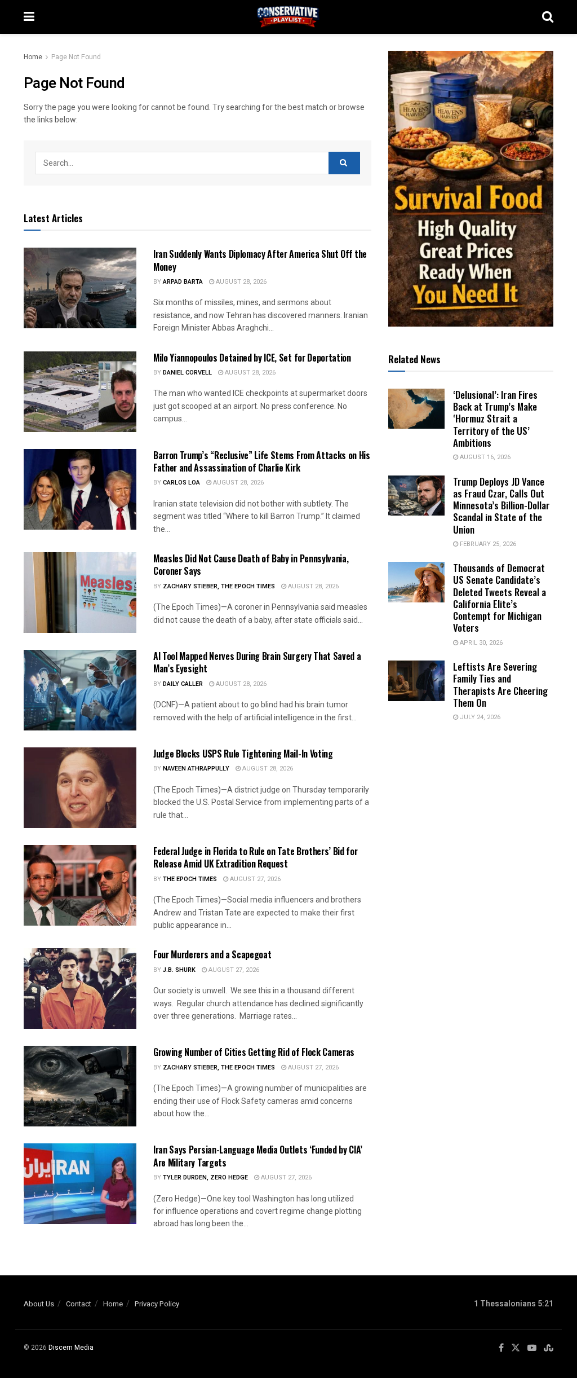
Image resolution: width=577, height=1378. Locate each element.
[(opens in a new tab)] (416, 681)
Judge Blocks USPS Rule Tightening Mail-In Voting (243, 753)
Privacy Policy (157, 1303)
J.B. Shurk (179, 970)
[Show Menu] (29, 17)
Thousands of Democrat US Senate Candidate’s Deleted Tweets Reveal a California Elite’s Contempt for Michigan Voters (499, 598)
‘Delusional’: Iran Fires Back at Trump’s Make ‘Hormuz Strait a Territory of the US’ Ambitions (495, 419)
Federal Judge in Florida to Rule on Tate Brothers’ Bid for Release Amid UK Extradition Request (255, 857)
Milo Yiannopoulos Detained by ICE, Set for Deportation (252, 357)
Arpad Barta (183, 282)
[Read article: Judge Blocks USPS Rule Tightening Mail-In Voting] (80, 787)
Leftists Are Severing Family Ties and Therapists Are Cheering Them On (500, 684)
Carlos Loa (181, 482)
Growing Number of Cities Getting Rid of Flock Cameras (253, 1052)
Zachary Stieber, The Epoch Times (219, 586)
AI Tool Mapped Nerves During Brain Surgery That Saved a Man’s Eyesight (257, 662)
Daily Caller (183, 684)
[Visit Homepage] (288, 17)
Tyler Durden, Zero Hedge (205, 1177)
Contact (78, 1303)
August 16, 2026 (484, 457)
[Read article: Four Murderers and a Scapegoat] (80, 988)
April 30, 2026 (480, 643)
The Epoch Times (190, 879)
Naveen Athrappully (196, 768)
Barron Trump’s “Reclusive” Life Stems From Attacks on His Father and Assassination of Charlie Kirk (261, 461)
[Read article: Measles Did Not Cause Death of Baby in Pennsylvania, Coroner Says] (80, 592)
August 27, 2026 (254, 879)
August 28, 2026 (240, 282)
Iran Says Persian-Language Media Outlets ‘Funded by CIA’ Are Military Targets (257, 1156)
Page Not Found (76, 57)
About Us (39, 1303)
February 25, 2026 (487, 544)
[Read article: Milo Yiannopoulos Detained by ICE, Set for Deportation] (80, 391)
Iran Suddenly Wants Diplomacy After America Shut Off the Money (260, 260)
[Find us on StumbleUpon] (548, 1348)
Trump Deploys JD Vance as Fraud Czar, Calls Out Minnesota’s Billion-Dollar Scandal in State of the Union (501, 505)
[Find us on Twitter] (515, 1348)
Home (33, 57)
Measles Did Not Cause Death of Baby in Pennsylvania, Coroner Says (250, 565)
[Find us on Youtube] (531, 1348)
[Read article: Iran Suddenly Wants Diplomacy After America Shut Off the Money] (80, 288)
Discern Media (71, 1347)
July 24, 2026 (479, 717)
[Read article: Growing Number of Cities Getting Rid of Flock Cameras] (80, 1086)
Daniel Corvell (187, 372)
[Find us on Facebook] (501, 1348)
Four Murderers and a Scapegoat (212, 954)
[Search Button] (547, 17)
